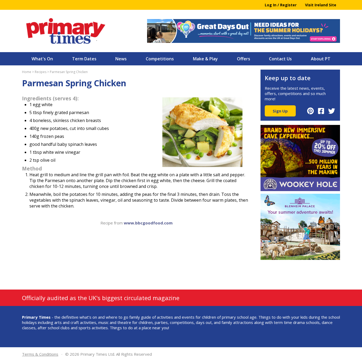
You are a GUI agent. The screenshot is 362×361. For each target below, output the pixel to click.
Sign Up (280, 111)
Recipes (40, 72)
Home (26, 72)
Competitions (160, 59)
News (121, 59)
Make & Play (205, 59)
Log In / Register (281, 4)
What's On (42, 59)
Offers (243, 59)
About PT (320, 59)
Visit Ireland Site (320, 4)
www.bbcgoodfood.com (148, 222)
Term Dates (84, 59)
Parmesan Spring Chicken (69, 72)
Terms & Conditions (40, 354)
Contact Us (280, 59)
